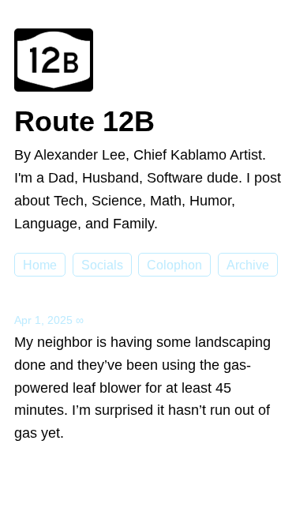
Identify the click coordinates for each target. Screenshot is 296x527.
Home (40, 265)
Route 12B (84, 121)
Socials (102, 265)
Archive (248, 265)
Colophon (174, 265)
